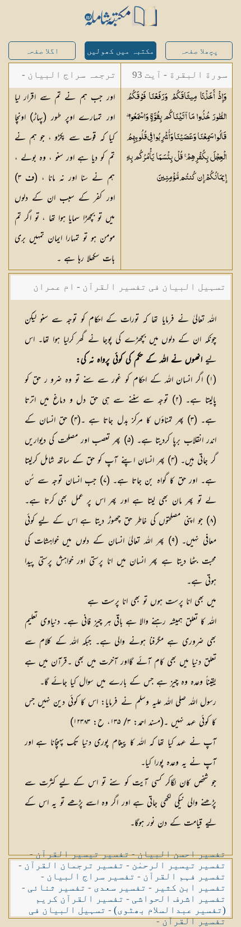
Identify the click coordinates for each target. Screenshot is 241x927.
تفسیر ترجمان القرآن (74, 865)
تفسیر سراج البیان (91, 876)
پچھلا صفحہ (199, 51)
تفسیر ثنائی (56, 887)
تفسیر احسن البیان (181, 854)
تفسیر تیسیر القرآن (82, 854)
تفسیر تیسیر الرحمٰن (179, 865)
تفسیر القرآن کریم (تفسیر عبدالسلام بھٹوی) (130, 904)
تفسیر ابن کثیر (190, 887)
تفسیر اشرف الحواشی (179, 898)
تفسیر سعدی (120, 887)
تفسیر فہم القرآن (184, 876)
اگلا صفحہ (42, 51)
